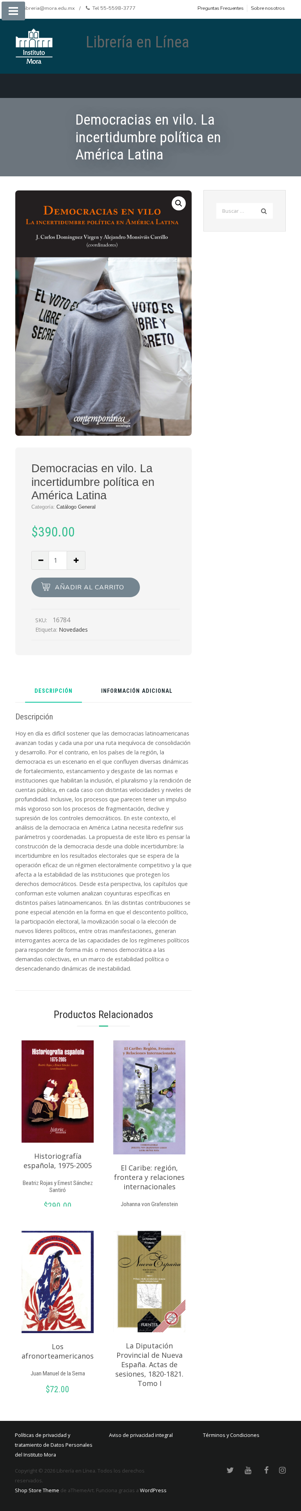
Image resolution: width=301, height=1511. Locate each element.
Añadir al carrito (89, 587)
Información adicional (136, 691)
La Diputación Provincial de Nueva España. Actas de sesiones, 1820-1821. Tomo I (149, 1364)
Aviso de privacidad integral (141, 1435)
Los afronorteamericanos (58, 1351)
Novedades (73, 629)
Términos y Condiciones (231, 1435)
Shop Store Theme (37, 1490)
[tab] (53, 694)
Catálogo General (76, 507)
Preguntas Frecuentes (220, 8)
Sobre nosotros (268, 8)
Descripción (53, 691)
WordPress (153, 1490)
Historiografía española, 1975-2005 (58, 1160)
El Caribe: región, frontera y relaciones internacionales (149, 1177)
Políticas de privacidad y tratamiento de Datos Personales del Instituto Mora (53, 1444)
